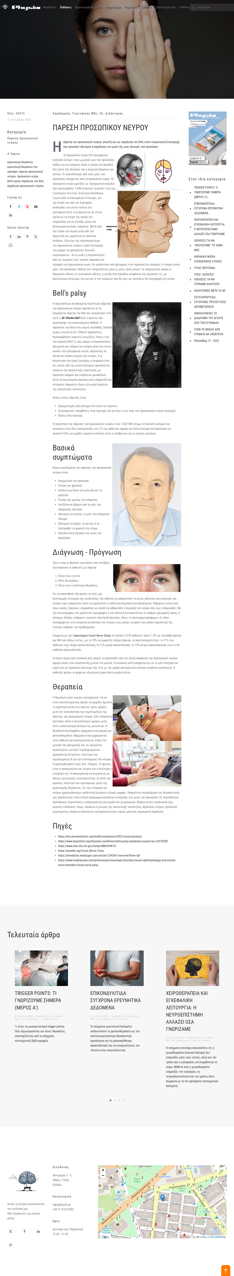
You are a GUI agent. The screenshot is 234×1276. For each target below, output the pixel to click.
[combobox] (212, 7)
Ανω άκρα (122, 1019)
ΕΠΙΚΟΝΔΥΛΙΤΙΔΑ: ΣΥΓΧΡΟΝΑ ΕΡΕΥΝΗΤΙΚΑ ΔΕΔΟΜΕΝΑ (115, 1000)
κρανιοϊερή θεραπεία (20, 162)
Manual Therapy (201, 1040)
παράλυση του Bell (33, 181)
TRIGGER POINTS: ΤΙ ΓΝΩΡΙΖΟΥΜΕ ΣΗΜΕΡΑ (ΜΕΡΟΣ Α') (38, 1000)
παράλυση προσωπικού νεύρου (25, 186)
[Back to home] (20, 7)
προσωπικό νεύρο (27, 176)
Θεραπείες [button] (49, 7)
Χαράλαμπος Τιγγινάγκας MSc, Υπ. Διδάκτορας (88, 113)
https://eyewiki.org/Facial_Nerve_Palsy (81, 850)
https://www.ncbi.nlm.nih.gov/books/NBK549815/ (87, 846)
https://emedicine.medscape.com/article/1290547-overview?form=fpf (99, 855)
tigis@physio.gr (62, 1204)
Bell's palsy (13, 181)
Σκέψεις (147, 7)
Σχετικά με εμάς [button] (166, 7)
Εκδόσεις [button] (185, 7)
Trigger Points (49, 1019)
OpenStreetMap (218, 1236)
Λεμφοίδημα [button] (113, 7)
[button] (162, 1198)
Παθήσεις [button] (66, 7)
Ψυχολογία (131, 7)
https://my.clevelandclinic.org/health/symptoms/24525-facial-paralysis (100, 836)
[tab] (110, 1100)
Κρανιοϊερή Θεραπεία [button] (88, 7)
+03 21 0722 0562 (63, 1209)
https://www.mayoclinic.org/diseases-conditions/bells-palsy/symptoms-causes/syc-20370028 (113, 841)
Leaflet (202, 1236)
